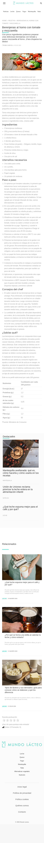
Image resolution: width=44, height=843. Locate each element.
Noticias (6, 498)
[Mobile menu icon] (4, 3)
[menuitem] (6, 11)
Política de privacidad (22, 793)
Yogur (22, 761)
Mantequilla (7, 480)
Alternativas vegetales (22, 771)
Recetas (11, 20)
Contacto (22, 812)
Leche (5, 515)
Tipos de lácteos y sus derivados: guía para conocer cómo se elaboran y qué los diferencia (23, 690)
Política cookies (22, 799)
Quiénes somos (22, 806)
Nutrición (22, 775)
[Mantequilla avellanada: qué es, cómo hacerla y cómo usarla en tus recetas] (21, 454)
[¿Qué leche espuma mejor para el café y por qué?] (22, 567)
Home (4, 20)
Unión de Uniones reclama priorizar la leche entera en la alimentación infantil (18, 489)
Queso (22, 757)
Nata (22, 768)
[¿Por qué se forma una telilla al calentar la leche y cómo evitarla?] (22, 620)
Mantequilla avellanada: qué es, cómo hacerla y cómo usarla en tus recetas (21, 473)
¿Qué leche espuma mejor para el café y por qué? (20, 508)
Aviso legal (22, 787)
